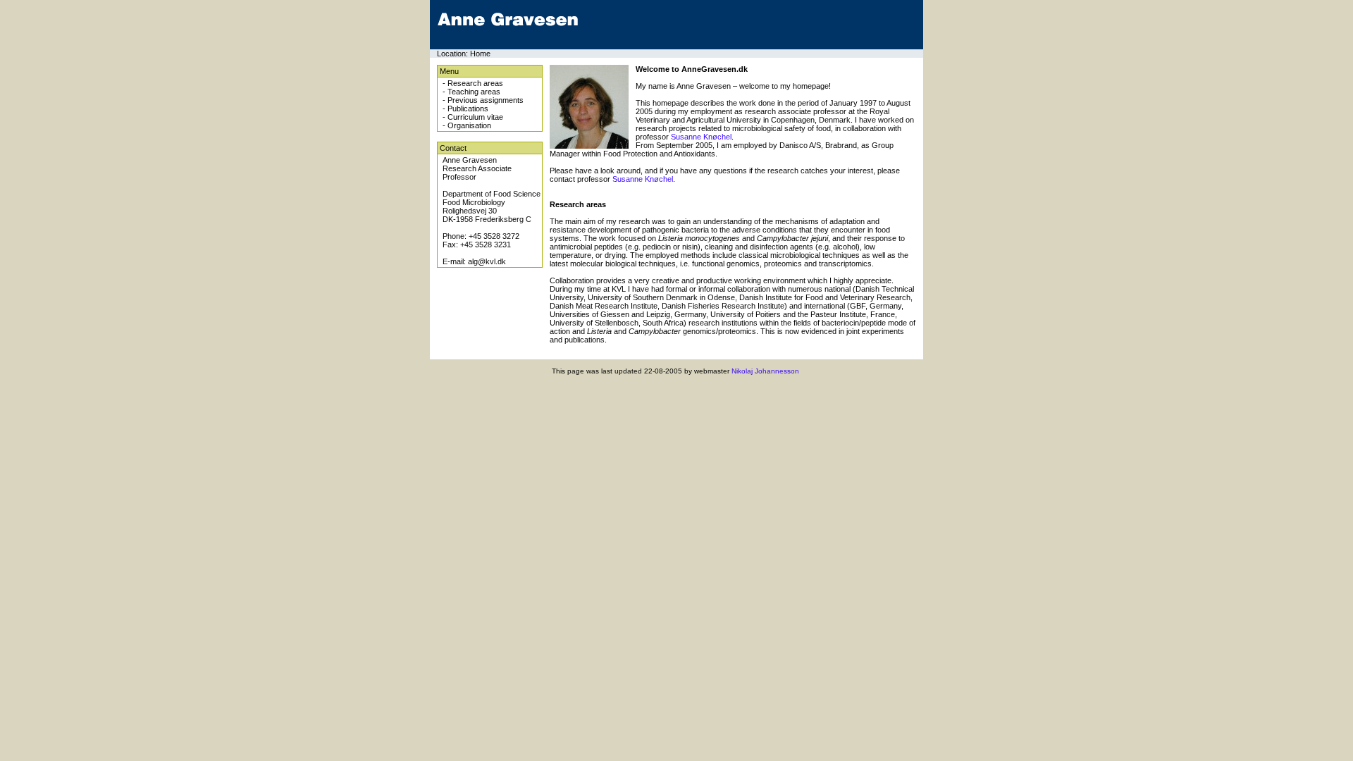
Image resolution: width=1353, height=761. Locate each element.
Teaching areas (473, 91)
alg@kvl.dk (487, 261)
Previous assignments (485, 100)
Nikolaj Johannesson (765, 371)
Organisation (469, 125)
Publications (467, 108)
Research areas (475, 83)
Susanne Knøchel (701, 136)
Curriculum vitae (475, 117)
